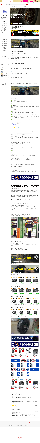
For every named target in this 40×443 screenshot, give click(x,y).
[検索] (27, 4)
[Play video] (25, 326)
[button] (37, 2)
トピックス (7, 6)
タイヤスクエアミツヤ (3, 6)
